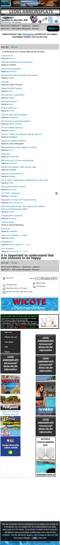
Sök (6, 347)
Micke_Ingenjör (15, 124)
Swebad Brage (7, 222)
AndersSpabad (15, 244)
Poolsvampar (28, 34)
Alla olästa (9, 342)
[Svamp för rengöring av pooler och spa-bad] (46, 456)
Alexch (12, 58)
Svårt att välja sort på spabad (14, 115)
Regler (7, 352)
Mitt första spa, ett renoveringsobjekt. (17, 160)
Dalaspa (5, 82)
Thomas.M (13, 251)
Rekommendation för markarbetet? (16, 62)
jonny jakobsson (15, 203)
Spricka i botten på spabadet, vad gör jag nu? (21, 134)
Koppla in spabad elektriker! (13, 141)
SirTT (11, 150)
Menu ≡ (53, 28)
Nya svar (8, 332)
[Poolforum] (6, 5)
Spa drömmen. (7, 248)
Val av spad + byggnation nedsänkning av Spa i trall (24, 180)
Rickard (35, 29)
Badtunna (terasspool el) (12, 174)
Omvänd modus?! (9, 101)
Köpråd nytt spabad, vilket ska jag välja (18, 167)
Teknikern (13, 163)
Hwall (11, 78)
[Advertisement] (46, 487)
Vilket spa (5, 154)
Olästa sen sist (11, 337)
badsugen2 (13, 117)
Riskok (12, 238)
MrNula (12, 176)
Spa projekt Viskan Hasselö (13, 186)
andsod (12, 130)
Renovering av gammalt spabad (15, 121)
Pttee (11, 183)
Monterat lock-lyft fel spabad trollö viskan (19, 75)
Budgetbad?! (7, 242)
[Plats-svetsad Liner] (10, 395)
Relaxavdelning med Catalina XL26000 (19, 147)
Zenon (11, 111)
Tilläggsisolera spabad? (12, 215)
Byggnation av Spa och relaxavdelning (18, 200)
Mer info (42, 538)
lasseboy (13, 71)
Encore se (5, 229)
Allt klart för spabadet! (10, 69)
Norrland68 (13, 157)
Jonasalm (13, 196)
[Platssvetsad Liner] (29, 311)
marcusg (12, 189)
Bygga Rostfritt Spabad (11, 88)
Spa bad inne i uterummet (12, 95)
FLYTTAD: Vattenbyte (10, 193)
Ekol (11, 91)
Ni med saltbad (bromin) (12, 127)
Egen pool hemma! (10, 412)
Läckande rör (7, 56)
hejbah (12, 98)
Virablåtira (13, 231)
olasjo (11, 212)
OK (35, 538)
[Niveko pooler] (46, 395)
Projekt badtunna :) (9, 108)
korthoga (12, 218)
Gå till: (32, 278)
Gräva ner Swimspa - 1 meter (14, 235)
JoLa (11, 104)
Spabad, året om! (10, 414)
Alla (27, 244)
